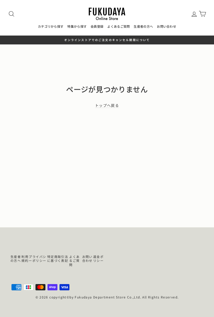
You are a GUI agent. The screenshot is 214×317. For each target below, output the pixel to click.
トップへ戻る (107, 105)
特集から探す (77, 26)
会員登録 (97, 26)
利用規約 (24, 258)
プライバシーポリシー (37, 258)
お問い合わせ (166, 26)
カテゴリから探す (50, 26)
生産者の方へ (143, 26)
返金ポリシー (98, 258)
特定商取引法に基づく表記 (57, 258)
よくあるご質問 (118, 26)
